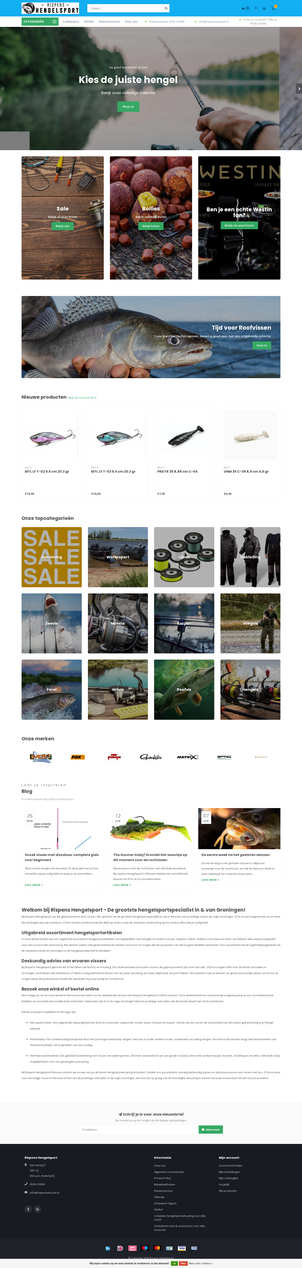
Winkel (89, 21)
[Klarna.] (132, 1248)
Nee (183, 1263)
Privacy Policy (162, 1178)
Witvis (91, 661)
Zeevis (26, 595)
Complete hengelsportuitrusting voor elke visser (180, 1218)
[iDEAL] (120, 1248)
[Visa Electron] (194, 1248)
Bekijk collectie (82, 397)
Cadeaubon (71, 21)
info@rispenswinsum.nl (44, 1192)
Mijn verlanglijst (228, 1178)
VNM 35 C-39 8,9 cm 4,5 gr (246, 471)
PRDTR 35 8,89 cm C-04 (177, 471)
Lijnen (157, 529)
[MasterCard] (157, 1248)
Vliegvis (225, 595)
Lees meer (33, 885)
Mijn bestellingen (229, 1172)
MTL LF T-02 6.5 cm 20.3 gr (47, 471)
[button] (3, 88)
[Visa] (182, 1248)
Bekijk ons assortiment (239, 225)
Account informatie (230, 1165)
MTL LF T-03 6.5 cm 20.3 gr (113, 471)
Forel (25, 661)
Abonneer (212, 1129)
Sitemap (159, 1197)
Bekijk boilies (150, 226)
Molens (92, 595)
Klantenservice (109, 21)
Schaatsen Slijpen (165, 1203)
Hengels (225, 661)
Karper (158, 595)
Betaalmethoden (164, 1184)
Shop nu (151, 106)
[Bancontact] (169, 1248)
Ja (174, 1263)
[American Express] (108, 1248)
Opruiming (28, 529)
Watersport (95, 529)
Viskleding (226, 529)
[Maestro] (145, 1248)
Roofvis (159, 661)
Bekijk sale (62, 226)
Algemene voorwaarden (169, 1172)
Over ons (131, 21)
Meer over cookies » (201, 1263)
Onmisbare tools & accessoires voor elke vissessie (179, 1228)
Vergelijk (224, 1184)
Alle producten (228, 1191)
